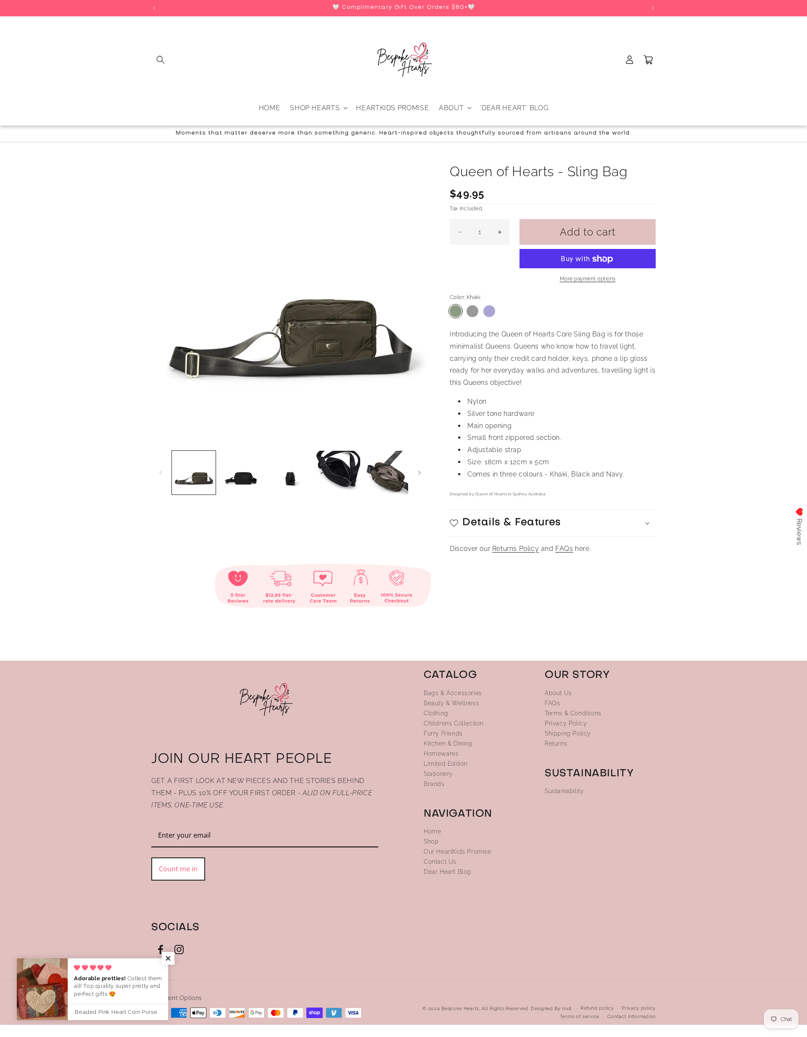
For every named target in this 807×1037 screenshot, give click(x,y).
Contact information (631, 1017)
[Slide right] (419, 472)
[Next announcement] (652, 8)
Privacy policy (639, 1008)
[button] (160, 59)
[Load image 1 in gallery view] (194, 473)
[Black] (472, 311)
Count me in (178, 868)
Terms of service (579, 1017)
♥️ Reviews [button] (799, 526)
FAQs (564, 549)
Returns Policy (515, 549)
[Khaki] (456, 311)
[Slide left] (160, 472)
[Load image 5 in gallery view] (290, 473)
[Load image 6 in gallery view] (338, 473)
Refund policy (597, 1008)
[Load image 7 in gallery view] (386, 473)
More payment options (588, 279)
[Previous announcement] (154, 8)
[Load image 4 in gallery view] (242, 473)
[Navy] (489, 311)
